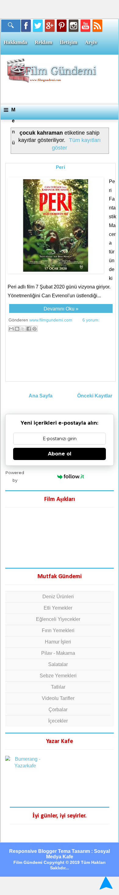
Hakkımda (15, 42)
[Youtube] (85, 26)
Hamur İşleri (58, 641)
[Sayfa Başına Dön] (105, 882)
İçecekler (58, 720)
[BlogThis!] (17, 329)
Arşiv (91, 42)
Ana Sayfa (40, 395)
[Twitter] (38, 26)
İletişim (68, 42)
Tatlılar (58, 687)
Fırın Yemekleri (58, 630)
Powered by (14, 476)
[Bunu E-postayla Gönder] (11, 329)
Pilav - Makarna (58, 653)
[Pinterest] (62, 26)
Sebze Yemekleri (58, 675)
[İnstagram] (73, 26)
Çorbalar (58, 709)
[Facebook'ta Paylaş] (29, 329)
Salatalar (58, 664)
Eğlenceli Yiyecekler (58, 619)
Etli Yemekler (58, 608)
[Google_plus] (50, 26)
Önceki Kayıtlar (94, 395)
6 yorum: (90, 319)
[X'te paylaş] (23, 329)
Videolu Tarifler (58, 698)
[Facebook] (26, 26)
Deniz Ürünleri (58, 596)
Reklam (43, 42)
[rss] (97, 26)
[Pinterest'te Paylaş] (34, 329)
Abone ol (59, 454)
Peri (60, 167)
